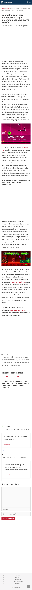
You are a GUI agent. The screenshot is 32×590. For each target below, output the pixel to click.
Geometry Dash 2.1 (18, 282)
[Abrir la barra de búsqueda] (27, 2)
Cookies (18, 575)
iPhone (8, 8)
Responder (7, 444)
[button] (28, 586)
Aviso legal (18, 577)
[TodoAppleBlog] (7, 2)
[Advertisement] (16, 43)
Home (3, 8)
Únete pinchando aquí (17, 310)
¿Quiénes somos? (18, 581)
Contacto (17, 583)
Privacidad (18, 579)
